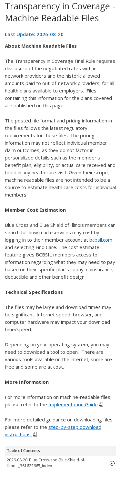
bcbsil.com (100, 239)
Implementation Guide (73, 404)
